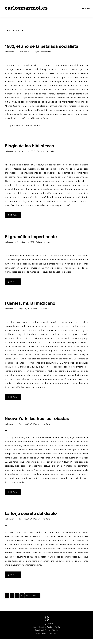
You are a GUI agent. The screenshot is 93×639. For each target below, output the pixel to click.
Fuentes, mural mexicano (30, 303)
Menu (88, 8)
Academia (50, 627)
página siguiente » (32, 595)
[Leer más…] (14, 216)
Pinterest (48, 630)
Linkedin (36, 627)
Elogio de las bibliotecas (29, 145)
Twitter (57, 627)
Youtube (55, 630)
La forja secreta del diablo (31, 513)
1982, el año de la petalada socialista (41, 46)
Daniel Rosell (52, 633)
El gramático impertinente (31, 236)
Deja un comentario (42, 51)
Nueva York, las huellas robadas (37, 418)
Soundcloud (39, 630)
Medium (43, 627)
